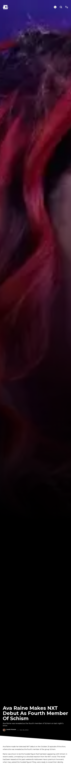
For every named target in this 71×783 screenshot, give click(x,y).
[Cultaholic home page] (28, 7)
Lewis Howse (11, 729)
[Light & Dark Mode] (55, 7)
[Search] (61, 7)
